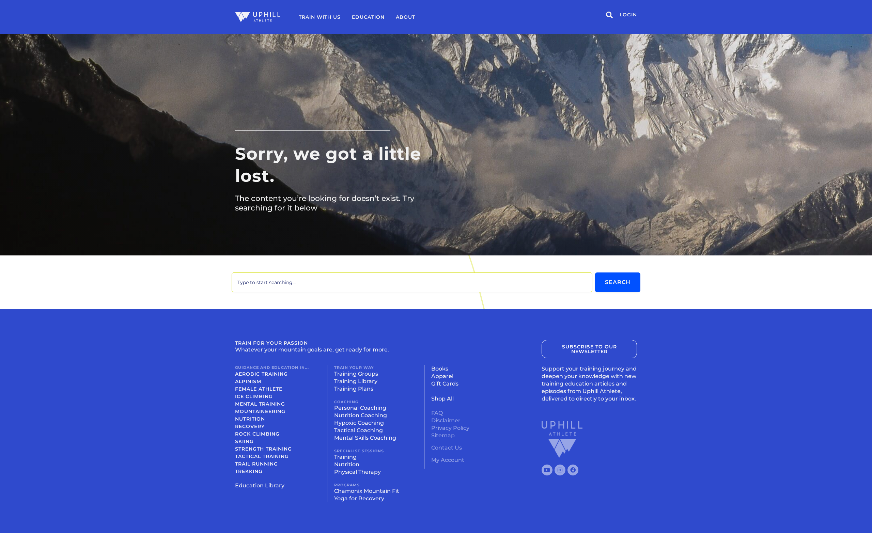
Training (345, 457)
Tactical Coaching (358, 430)
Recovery (250, 426)
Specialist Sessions (359, 451)
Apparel (442, 376)
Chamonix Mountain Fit (366, 491)
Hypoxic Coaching (359, 423)
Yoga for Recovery (359, 498)
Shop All (442, 398)
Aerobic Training (261, 374)
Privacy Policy (450, 428)
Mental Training (260, 404)
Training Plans (353, 389)
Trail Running (256, 464)
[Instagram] (560, 470)
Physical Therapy (357, 472)
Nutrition (250, 419)
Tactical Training (262, 456)
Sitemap (443, 435)
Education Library (259, 485)
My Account (447, 460)
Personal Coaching (360, 408)
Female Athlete (258, 389)
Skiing (244, 441)
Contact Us (446, 447)
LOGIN (628, 15)
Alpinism (248, 381)
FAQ (437, 413)
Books (439, 368)
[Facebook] (572, 470)
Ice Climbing (254, 396)
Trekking (249, 471)
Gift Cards (444, 383)
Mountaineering (260, 411)
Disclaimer (446, 420)
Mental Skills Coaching (365, 438)
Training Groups (356, 374)
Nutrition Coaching (360, 415)
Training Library (355, 381)
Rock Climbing (257, 434)
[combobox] (412, 282)
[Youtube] (547, 470)
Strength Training (263, 449)
